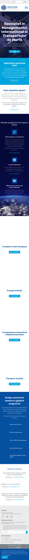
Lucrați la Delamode (14, 164)
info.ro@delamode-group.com (15, 513)
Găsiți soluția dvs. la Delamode (14, 137)
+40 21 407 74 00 (9, 512)
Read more (8, 555)
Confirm (5, 557)
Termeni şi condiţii (9, 542)
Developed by (12, 547)
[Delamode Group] (9, 7)
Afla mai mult (14, 80)
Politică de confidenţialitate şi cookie (13, 540)
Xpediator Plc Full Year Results (10, 484)
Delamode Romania (14, 2)
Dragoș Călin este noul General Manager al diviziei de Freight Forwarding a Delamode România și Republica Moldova (14, 495)
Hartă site (7, 537)
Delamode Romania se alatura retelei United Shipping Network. (14, 474)
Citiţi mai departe (13, 152)
